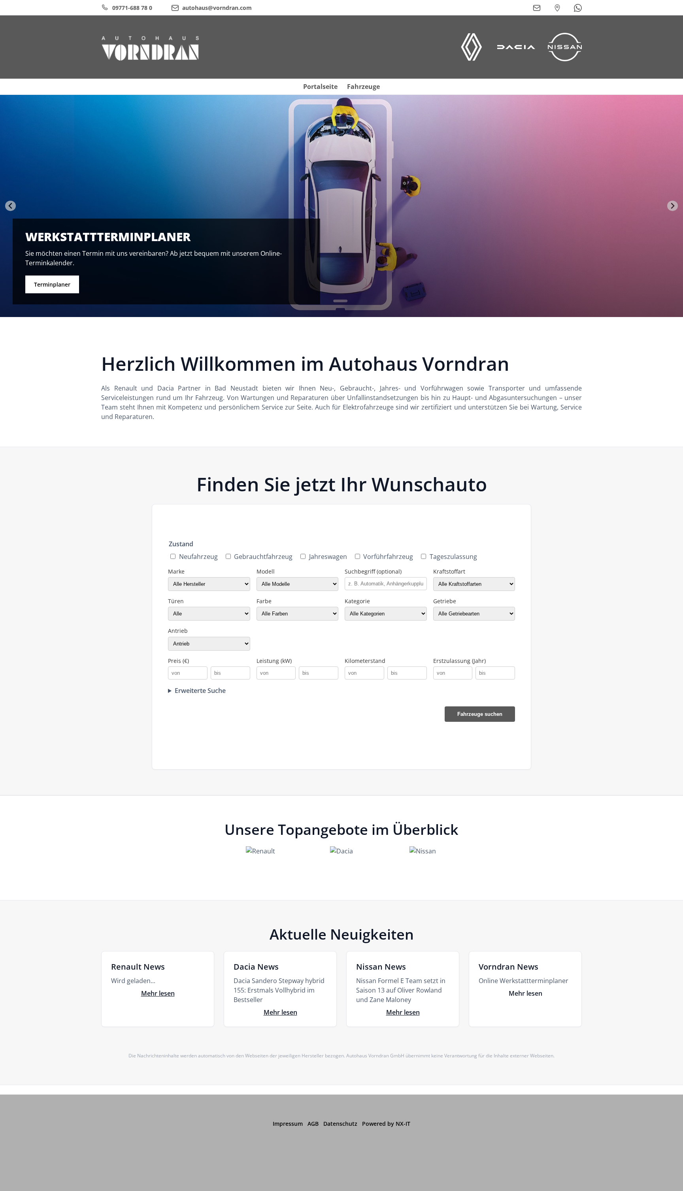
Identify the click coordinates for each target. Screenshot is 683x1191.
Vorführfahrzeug (388, 556)
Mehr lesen (158, 993)
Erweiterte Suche (200, 690)
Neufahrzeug (198, 556)
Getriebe (444, 601)
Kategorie (357, 601)
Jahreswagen (328, 556)
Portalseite (320, 86)
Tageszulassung (453, 556)
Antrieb (178, 630)
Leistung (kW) (274, 660)
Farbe (264, 601)
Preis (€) (178, 660)
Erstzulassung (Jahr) (459, 660)
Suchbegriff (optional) (373, 571)
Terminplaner (52, 284)
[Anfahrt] (557, 8)
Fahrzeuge (363, 86)
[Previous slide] (10, 205)
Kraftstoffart (449, 571)
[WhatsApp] (578, 8)
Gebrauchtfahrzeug (263, 556)
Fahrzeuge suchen (479, 714)
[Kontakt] (537, 8)
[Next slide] (672, 205)
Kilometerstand (365, 660)
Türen (176, 601)
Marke (176, 571)
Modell (266, 571)
